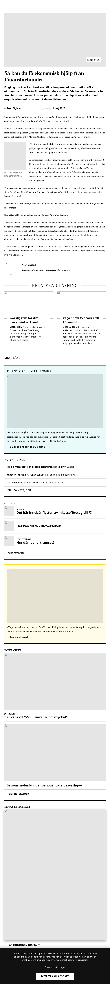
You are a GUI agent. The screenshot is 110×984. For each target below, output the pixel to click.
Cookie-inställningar (55, 967)
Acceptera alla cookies (55, 976)
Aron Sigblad (14, 108)
